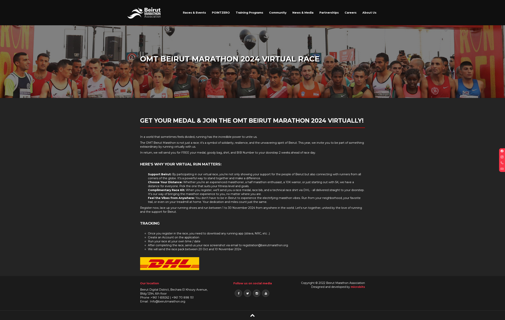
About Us (369, 12)
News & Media (302, 12)
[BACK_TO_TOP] (252, 315)
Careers (350, 12)
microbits (358, 287)
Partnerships (329, 12)
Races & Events (194, 12)
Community (277, 12)
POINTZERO (221, 12)
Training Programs (249, 12)
